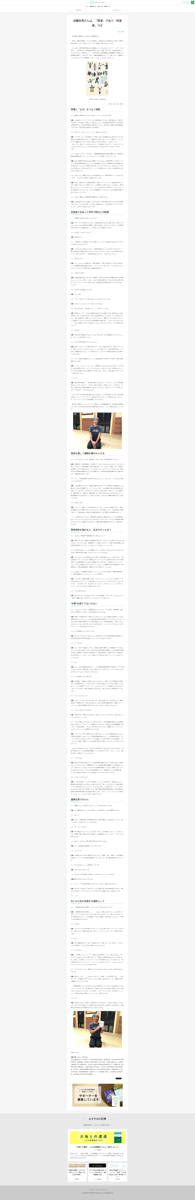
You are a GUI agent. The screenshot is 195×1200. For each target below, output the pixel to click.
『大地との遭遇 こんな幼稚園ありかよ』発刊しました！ (97, 1147)
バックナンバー (116, 10)
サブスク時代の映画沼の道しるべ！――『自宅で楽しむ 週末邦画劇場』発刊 (97, 1172)
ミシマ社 (91, 1189)
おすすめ (78, 10)
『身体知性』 (80, 36)
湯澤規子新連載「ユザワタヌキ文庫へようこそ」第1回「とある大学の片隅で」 (77, 1172)
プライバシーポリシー (101, 1189)
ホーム (86, 6)
